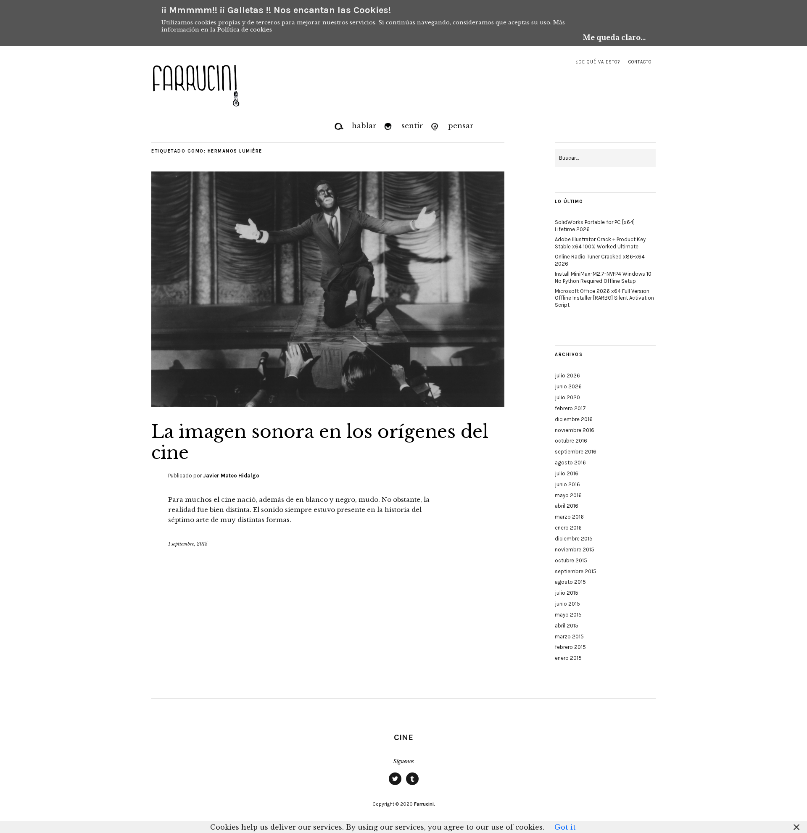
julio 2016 (566, 473)
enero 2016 (568, 528)
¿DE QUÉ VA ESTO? (598, 62)
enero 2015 (568, 658)
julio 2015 (566, 593)
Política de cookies (244, 29)
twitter (395, 784)
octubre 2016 (571, 441)
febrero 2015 (570, 647)
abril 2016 (566, 506)
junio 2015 (567, 604)
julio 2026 (567, 375)
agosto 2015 (570, 582)
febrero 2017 (570, 408)
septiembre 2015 (575, 571)
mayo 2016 (568, 495)
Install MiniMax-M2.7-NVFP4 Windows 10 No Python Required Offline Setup (603, 277)
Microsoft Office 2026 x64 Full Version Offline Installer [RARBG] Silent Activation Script (604, 298)
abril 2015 (566, 625)
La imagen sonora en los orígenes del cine (319, 442)
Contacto (639, 62)
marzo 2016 (569, 517)
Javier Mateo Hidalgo (231, 475)
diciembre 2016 (574, 419)
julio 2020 (567, 397)
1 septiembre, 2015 (188, 544)
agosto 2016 (570, 462)
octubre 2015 (571, 560)
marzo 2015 (569, 636)
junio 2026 (568, 386)
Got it (565, 827)
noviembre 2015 (574, 549)
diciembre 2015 (574, 538)
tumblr (412, 784)
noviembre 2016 (574, 430)
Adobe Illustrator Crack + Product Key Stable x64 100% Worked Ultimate (600, 243)
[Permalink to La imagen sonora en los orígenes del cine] (327, 404)
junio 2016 (567, 484)
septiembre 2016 (575, 451)
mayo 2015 (568, 615)
